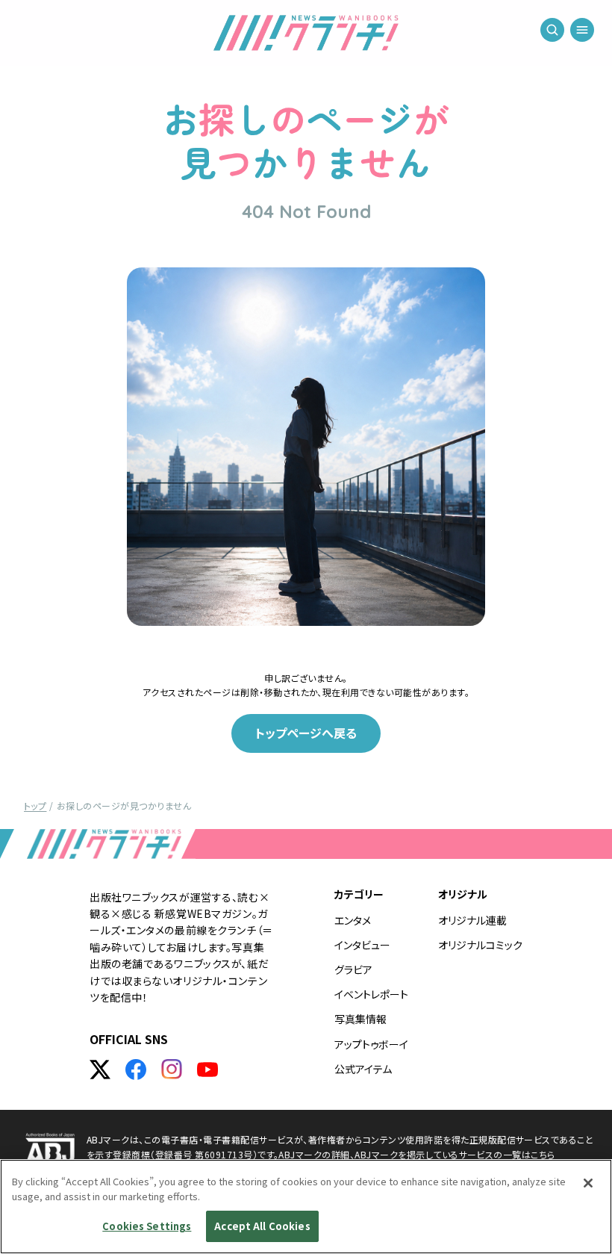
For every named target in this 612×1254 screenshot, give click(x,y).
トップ (35, 805)
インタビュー (362, 944)
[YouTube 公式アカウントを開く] (207, 1069)
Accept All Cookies (262, 1226)
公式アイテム (363, 1068)
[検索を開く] (552, 30)
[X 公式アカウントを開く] (100, 1069)
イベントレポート (371, 994)
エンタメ (352, 920)
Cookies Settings (146, 1226)
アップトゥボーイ (371, 1044)
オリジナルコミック (480, 944)
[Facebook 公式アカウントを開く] (135, 1069)
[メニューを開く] (582, 30)
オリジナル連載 (472, 920)
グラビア (353, 969)
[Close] (588, 1183)
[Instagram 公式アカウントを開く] (171, 1069)
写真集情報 (360, 1018)
